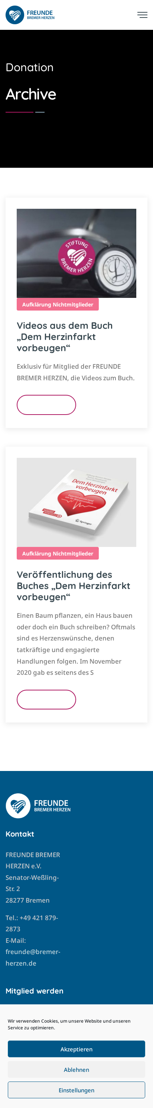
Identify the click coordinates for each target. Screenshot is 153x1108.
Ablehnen (76, 1069)
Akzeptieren (76, 1049)
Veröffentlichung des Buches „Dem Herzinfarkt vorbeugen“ (73, 585)
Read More (46, 404)
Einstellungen (76, 1090)
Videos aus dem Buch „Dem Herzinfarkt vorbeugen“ (65, 336)
